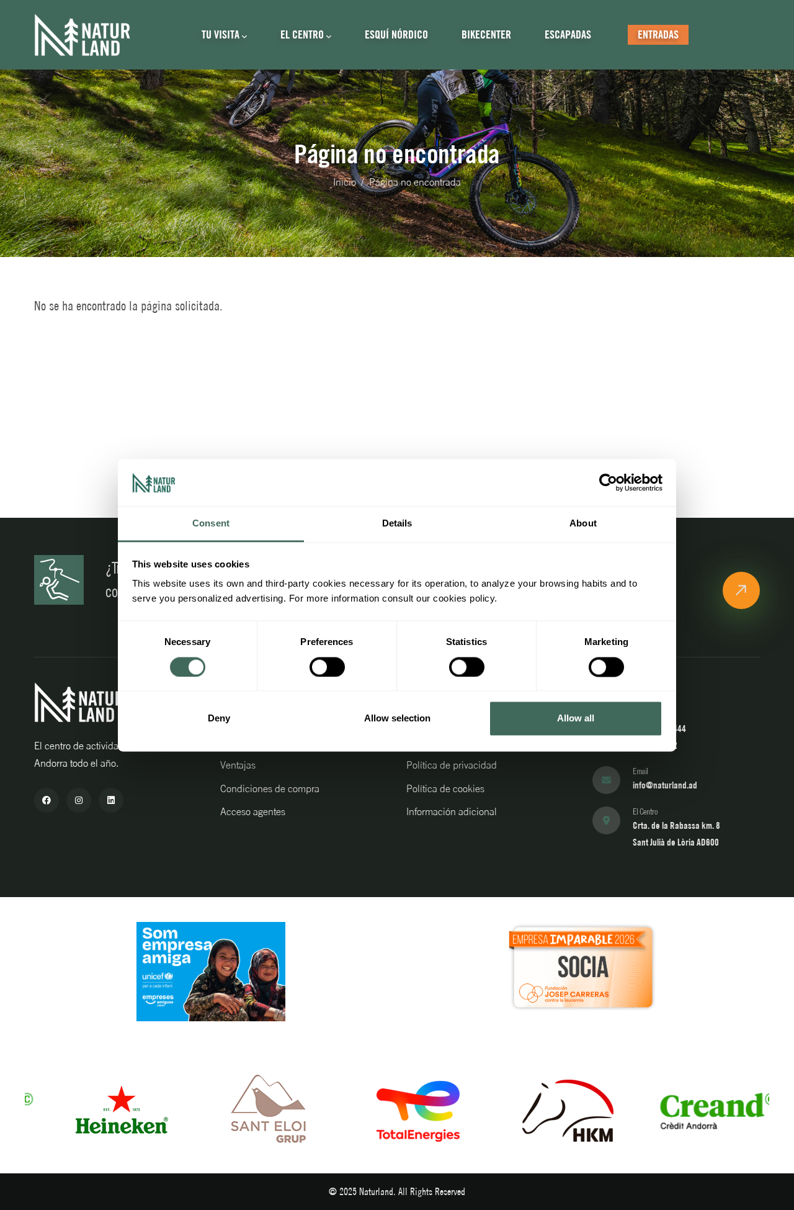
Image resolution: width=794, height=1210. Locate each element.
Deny (219, 718)
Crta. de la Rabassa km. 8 (676, 825)
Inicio (344, 182)
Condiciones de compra (269, 788)
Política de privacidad (451, 765)
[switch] (327, 667)
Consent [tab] (211, 523)
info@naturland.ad (665, 785)
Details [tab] (397, 523)
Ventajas (238, 765)
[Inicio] (82, 35)
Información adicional (451, 811)
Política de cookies (445, 788)
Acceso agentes (252, 811)
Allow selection (397, 718)
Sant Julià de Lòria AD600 (676, 842)
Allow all (575, 718)
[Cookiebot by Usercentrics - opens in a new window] (608, 482)
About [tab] (583, 523)
